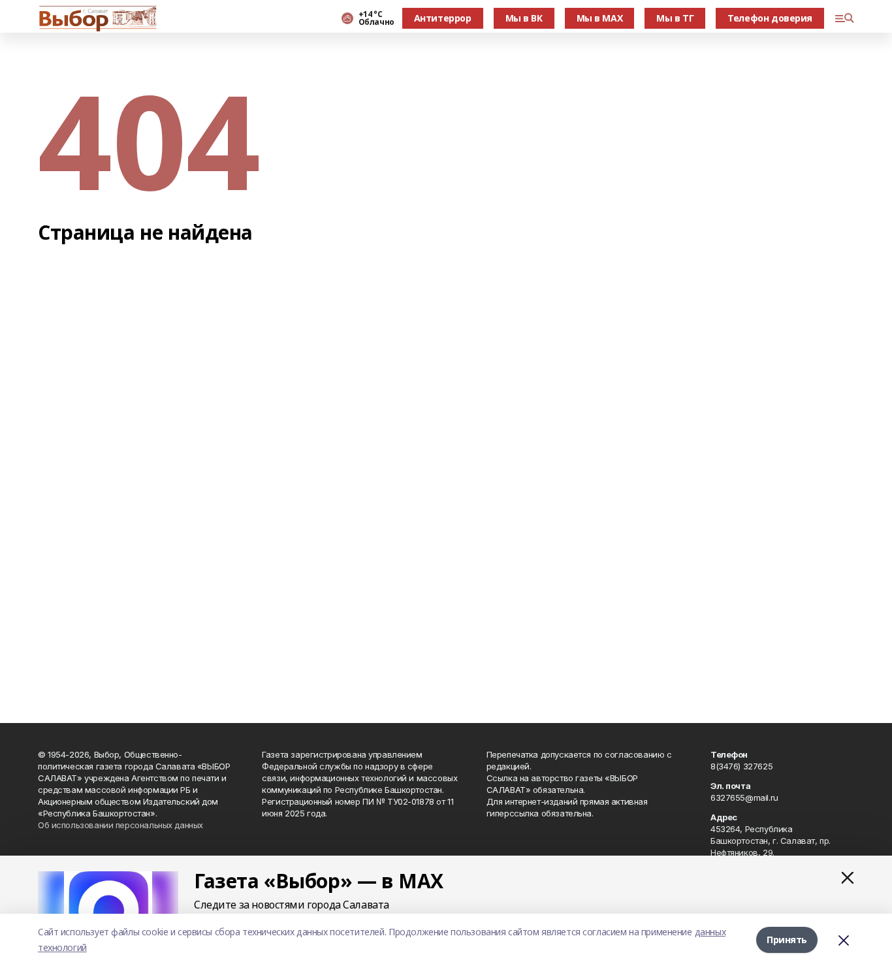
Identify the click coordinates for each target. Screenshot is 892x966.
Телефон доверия (769, 18)
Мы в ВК (524, 18)
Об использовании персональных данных (120, 825)
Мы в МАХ (600, 18)
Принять (787, 939)
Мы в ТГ (674, 18)
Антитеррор (442, 18)
